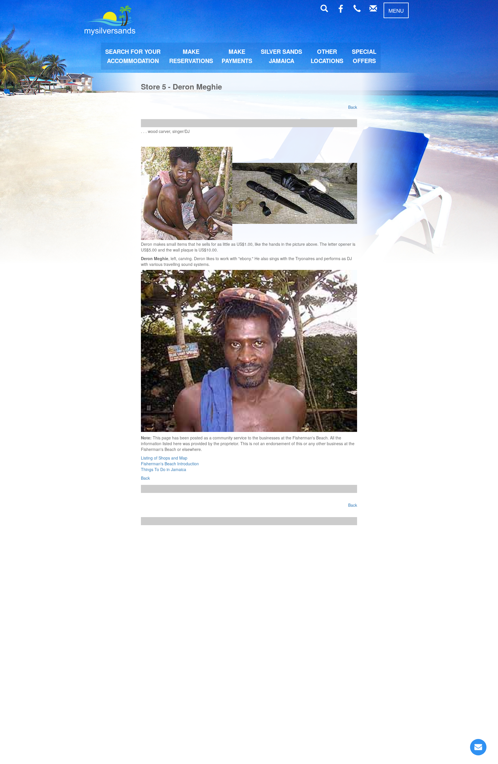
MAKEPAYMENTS (237, 56)
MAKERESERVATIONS (191, 56)
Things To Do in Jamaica (163, 469)
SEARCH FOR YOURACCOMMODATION (133, 56)
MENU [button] (396, 10)
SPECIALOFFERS (364, 56)
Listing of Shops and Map (164, 458)
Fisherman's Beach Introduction (170, 463)
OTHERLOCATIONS (327, 56)
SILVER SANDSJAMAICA (281, 56)
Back (352, 107)
